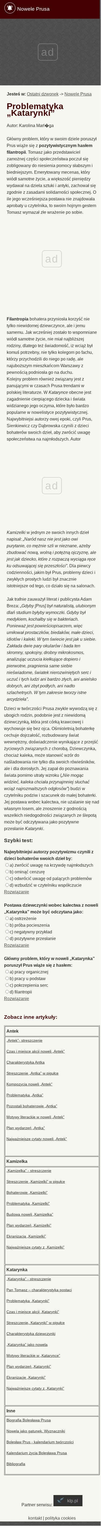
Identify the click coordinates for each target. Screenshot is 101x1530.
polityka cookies (60, 1518)
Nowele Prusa (33, 9)
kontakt (35, 1518)
